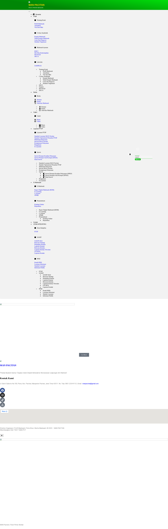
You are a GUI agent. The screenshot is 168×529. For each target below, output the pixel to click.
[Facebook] (2, 390)
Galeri (35, 112)
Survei (41, 172)
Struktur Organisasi (49, 83)
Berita (35, 92)
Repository (46, 220)
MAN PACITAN (36, 5)
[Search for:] (143, 157)
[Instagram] (2, 395)
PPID (40, 289)
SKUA (41, 90)
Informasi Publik (48, 296)
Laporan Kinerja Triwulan (51, 283)
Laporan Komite (48, 287)
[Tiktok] (2, 400)
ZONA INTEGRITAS (39, 224)
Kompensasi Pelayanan (46, 170)
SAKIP (41, 273)
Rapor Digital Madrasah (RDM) (49, 210)
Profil (35, 16)
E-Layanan (42, 180)
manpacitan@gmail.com (90, 384)
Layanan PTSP (38, 129)
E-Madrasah (37, 182)
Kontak (35, 222)
